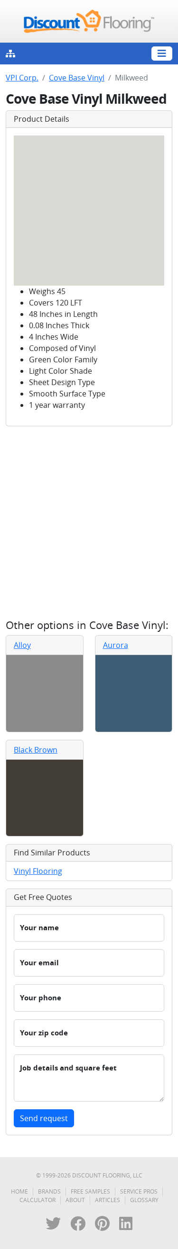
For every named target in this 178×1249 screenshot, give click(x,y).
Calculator (37, 1200)
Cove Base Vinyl (76, 77)
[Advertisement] (89, 522)
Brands (49, 1191)
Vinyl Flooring (38, 871)
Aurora (115, 645)
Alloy (22, 645)
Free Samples (90, 1191)
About (75, 1200)
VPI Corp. (22, 77)
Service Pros (139, 1191)
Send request (44, 1118)
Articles (107, 1200)
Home (19, 1191)
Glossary (144, 1200)
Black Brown (35, 750)
